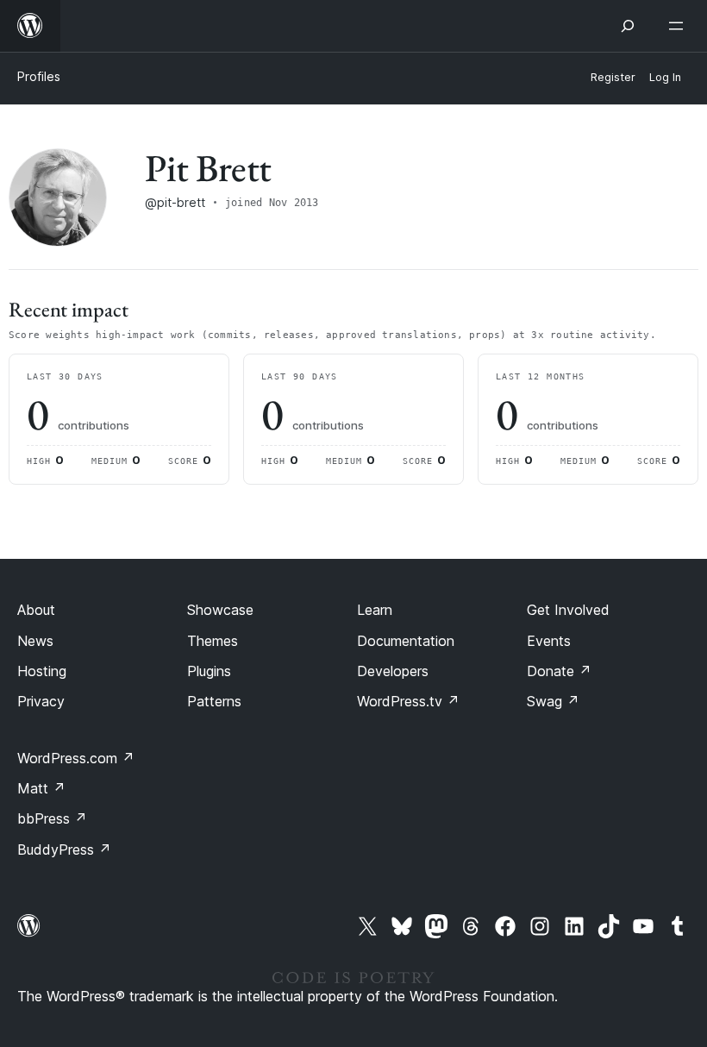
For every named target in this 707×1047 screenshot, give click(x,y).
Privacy (41, 701)
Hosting (41, 671)
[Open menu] (679, 26)
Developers (393, 671)
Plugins (209, 671)
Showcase (220, 609)
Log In (665, 77)
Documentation (405, 640)
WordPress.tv (408, 701)
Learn (374, 609)
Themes (212, 640)
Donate (559, 671)
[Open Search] (628, 26)
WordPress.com (76, 758)
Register (613, 77)
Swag (553, 701)
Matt (41, 788)
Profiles (38, 76)
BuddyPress (64, 849)
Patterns (214, 701)
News (35, 640)
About (36, 609)
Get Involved (568, 609)
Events (549, 640)
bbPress (52, 818)
